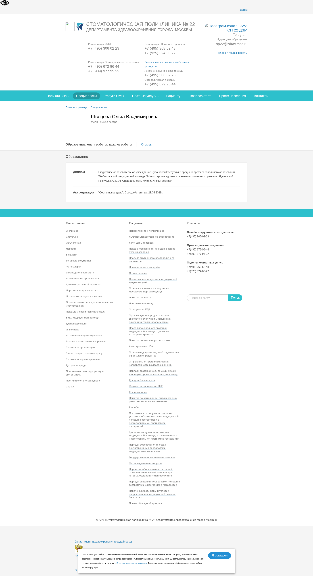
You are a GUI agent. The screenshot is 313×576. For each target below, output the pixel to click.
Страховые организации (80, 347)
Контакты (261, 96)
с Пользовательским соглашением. (131, 563)
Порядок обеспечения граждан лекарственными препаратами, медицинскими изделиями (147, 448)
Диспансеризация (76, 323)
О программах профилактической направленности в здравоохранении (150, 363)
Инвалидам (73, 329)
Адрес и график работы (232, 52)
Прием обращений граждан (145, 503)
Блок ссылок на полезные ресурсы (86, 341)
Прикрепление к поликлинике (146, 230)
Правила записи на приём (144, 267)
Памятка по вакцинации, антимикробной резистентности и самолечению (153, 399)
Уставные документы (78, 260)
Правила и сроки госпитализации (85, 311)
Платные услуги (144, 96)
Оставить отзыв (138, 273)
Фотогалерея (74, 266)
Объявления (73, 242)
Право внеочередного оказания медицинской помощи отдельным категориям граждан (149, 331)
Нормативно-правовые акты (82, 290)
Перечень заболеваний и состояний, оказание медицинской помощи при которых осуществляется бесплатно (151, 472)
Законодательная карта (80, 272)
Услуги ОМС (114, 96)
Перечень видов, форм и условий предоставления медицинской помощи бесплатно (152, 494)
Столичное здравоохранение (83, 359)
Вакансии (71, 254)
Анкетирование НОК (141, 346)
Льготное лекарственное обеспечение (151, 236)
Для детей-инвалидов (142, 380)
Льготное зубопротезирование (84, 335)
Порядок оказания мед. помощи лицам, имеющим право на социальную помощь (153, 372)
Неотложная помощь (141, 303)
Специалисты (86, 96)
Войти (243, 9)
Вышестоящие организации (82, 278)
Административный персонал (83, 284)
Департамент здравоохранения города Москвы (104, 541)
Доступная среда (76, 365)
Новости (71, 248)
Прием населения (232, 96)
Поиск (235, 297)
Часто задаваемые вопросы (145, 463)
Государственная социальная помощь (152, 457)
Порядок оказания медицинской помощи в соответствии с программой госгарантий (154, 483)
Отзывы (146, 144)
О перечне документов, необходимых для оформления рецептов (154, 354)
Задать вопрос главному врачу (84, 353)
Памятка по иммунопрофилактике (149, 340)
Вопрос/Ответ (200, 96)
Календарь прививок (141, 242)
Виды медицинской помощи (82, 317)
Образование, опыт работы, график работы (99, 144)
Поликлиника (57, 96)
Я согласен (220, 555)
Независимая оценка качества (84, 296)
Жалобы (134, 407)
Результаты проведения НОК (146, 386)
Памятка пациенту (140, 297)
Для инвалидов (138, 392)
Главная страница (76, 107)
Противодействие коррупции (83, 380)
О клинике (72, 230)
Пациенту (173, 96)
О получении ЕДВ (139, 309)
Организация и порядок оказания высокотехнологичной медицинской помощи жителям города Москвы (150, 318)
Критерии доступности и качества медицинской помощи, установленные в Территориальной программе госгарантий (154, 435)
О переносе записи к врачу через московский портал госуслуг (149, 290)
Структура (72, 236)
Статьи (70, 386)
